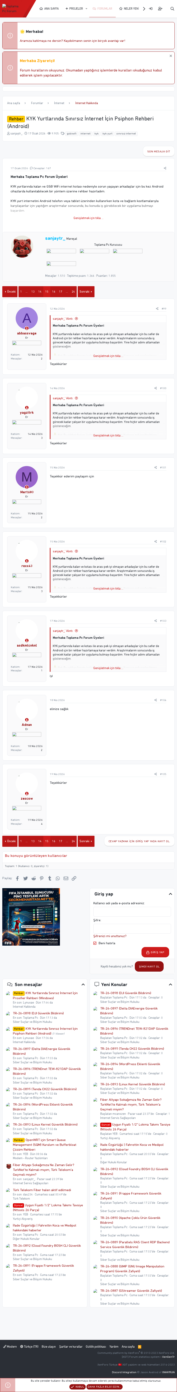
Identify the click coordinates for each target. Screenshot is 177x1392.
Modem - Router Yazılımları (30, 1158)
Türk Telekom (21, 1198)
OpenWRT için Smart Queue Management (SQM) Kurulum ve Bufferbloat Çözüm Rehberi (44, 1145)
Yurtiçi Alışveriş (23, 1219)
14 (39, 291)
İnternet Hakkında (24, 1006)
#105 (163, 774)
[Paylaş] (165, 168)
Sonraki (84, 291)
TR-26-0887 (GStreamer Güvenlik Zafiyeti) (131, 1291)
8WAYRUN (168, 1372)
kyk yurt (107, 133)
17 (60, 291)
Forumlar (104, 8)
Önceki (11, 291)
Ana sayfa (51, 8)
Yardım (113, 1346)
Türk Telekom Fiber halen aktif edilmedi (42, 1190)
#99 (164, 308)
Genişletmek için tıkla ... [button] (88, 218)
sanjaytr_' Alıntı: (63, 318)
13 (33, 291)
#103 (163, 620)
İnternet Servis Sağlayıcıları (30, 1183)
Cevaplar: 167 (42, 168)
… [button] (27, 291)
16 (53, 291)
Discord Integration (124, 1372)
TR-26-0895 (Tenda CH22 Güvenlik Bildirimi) (45, 1089)
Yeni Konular (114, 984)
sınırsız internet (126, 133)
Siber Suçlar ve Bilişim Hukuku (32, 1022)
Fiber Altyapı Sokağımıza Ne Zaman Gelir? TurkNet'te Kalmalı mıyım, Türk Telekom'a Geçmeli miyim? (43, 1170)
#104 (163, 700)
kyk (96, 133)
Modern (11, 1346)
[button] (86, 8)
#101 (163, 467)
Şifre (96, 920)
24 (73, 291)
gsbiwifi (72, 133)
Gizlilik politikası (96, 1346)
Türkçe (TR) (30, 1346)
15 (46, 291)
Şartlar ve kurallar (71, 1346)
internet (85, 133)
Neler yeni (131, 8)
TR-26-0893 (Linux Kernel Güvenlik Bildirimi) (45, 1124)
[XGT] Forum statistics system (148, 1356)
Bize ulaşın (49, 1346)
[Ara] (172, 8)
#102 (163, 541)
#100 (163, 388)
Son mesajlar (28, 984)
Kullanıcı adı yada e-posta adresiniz (118, 903)
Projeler (76, 8)
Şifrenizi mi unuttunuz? (110, 936)
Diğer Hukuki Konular (26, 1239)
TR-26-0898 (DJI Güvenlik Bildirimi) (38, 1013)
